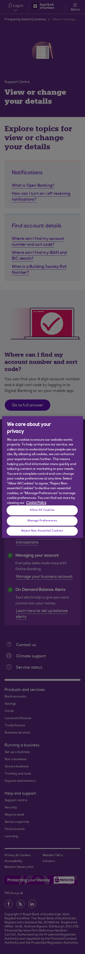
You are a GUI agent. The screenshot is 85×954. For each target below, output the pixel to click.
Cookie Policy (36, 503)
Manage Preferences (42, 520)
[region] (42, 477)
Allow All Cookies (42, 510)
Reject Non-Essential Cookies (42, 531)
